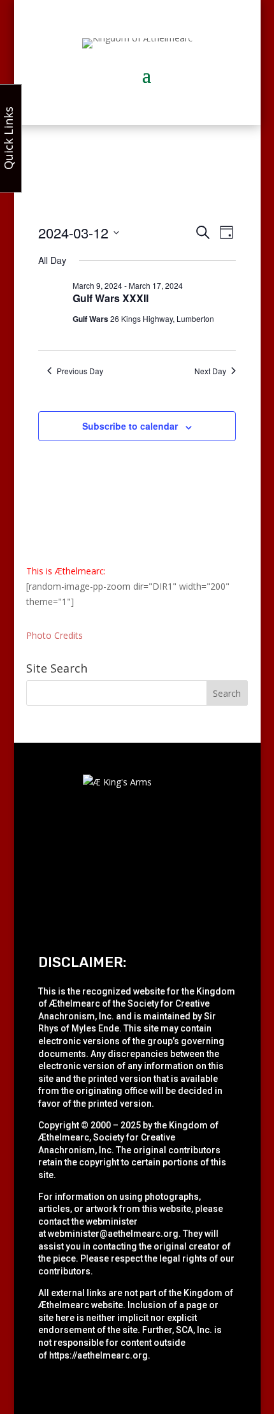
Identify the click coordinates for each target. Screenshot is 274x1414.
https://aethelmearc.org (98, 1355)
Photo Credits (54, 635)
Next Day (210, 371)
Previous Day (80, 371)
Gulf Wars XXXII (110, 298)
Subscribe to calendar (130, 425)
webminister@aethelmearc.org (113, 1233)
